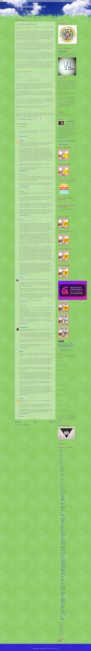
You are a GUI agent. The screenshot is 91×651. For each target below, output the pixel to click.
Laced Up (62, 609)
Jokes (61, 616)
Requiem (62, 576)
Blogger (56, 648)
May (62, 485)
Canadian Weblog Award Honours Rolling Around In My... (62, 498)
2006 (61, 634)
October (62, 473)
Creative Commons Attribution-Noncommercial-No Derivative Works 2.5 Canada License (66, 345)
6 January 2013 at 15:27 (23, 323)
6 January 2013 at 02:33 (23, 170)
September (63, 475)
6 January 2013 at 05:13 (23, 187)
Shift (61, 512)
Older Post (52, 422)
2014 (61, 463)
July (61, 481)
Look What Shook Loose (62, 606)
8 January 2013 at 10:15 (23, 394)
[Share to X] (39, 119)
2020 (61, 451)
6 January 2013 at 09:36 (23, 215)
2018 (61, 455)
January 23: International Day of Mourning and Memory (63, 600)
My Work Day (63, 587)
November (63, 470)
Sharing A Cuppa (62, 619)
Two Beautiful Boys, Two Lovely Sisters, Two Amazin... (63, 565)
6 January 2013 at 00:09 (23, 136)
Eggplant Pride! (62, 504)
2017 (61, 457)
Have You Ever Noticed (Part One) (63, 547)
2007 (61, 632)
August (62, 479)
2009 (61, 628)
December (63, 467)
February (62, 491)
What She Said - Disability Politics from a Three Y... (63, 521)
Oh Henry (62, 530)
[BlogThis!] (38, 119)
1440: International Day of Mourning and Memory (63, 534)
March (62, 489)
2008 (61, 630)
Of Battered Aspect (30, 6)
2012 (61, 622)
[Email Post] (34, 119)
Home (35, 422)
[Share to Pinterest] (42, 119)
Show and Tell (63, 552)
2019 (61, 453)
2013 (61, 465)
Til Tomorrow (63, 550)
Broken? (62, 525)
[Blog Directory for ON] (60, 641)
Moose (20, 277)
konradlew (48, 648)
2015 (61, 461)
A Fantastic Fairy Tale (62, 612)
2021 (61, 449)
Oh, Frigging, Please (62, 540)
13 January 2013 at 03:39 (24, 413)
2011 (61, 624)
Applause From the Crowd (62, 579)
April (62, 487)
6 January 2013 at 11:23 (23, 273)
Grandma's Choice (62, 527)
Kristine (21, 140)
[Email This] (36, 119)
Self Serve (62, 510)
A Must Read (62, 585)
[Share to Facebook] (40, 119)
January (62, 493)
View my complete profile (63, 137)
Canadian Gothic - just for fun (63, 515)
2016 (61, 459)
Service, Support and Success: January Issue (63, 594)
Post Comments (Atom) (24, 424)
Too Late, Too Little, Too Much (62, 507)
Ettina (20, 351)
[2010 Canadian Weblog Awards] (72, 299)
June (62, 483)
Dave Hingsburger (69, 121)
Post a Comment (21, 416)
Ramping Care (63, 589)
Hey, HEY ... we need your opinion (62, 556)
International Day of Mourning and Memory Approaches (63, 572)
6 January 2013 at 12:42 (23, 301)
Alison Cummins (22, 327)
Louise (20, 398)
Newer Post (18, 422)
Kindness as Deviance (62, 560)
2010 (61, 626)
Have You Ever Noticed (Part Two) (63, 543)
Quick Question (62, 583)
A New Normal (63, 614)
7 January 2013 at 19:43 (23, 347)
